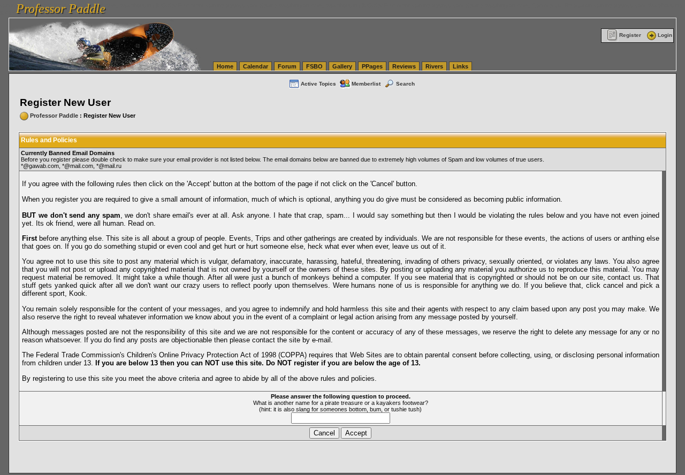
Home (225, 66)
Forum (287, 66)
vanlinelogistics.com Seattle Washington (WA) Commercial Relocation (502, 5)
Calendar (255, 66)
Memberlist (366, 84)
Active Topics (318, 84)
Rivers (434, 66)
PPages (372, 66)
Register (630, 35)
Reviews (404, 66)
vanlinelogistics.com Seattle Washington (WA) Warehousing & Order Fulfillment (308, 5)
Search (405, 84)
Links (460, 66)
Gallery (342, 66)
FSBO (314, 66)
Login (665, 35)
